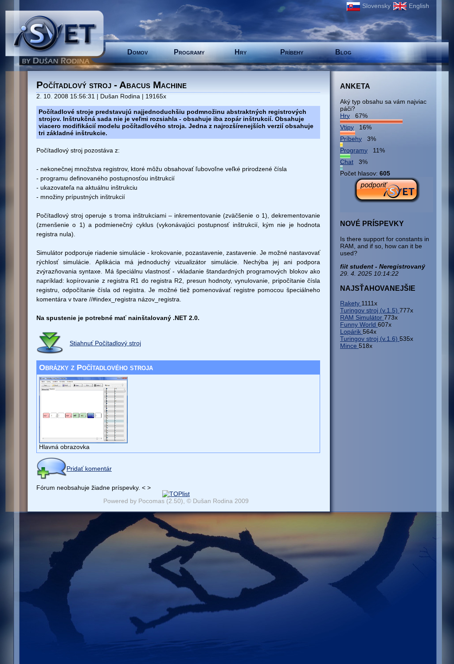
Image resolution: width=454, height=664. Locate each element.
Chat (346, 161)
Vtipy (347, 127)
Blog (343, 52)
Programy (189, 52)
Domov (137, 52)
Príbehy (291, 52)
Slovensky (376, 5)
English (419, 5)
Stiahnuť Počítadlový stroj (105, 343)
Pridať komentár (89, 468)
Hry (241, 52)
